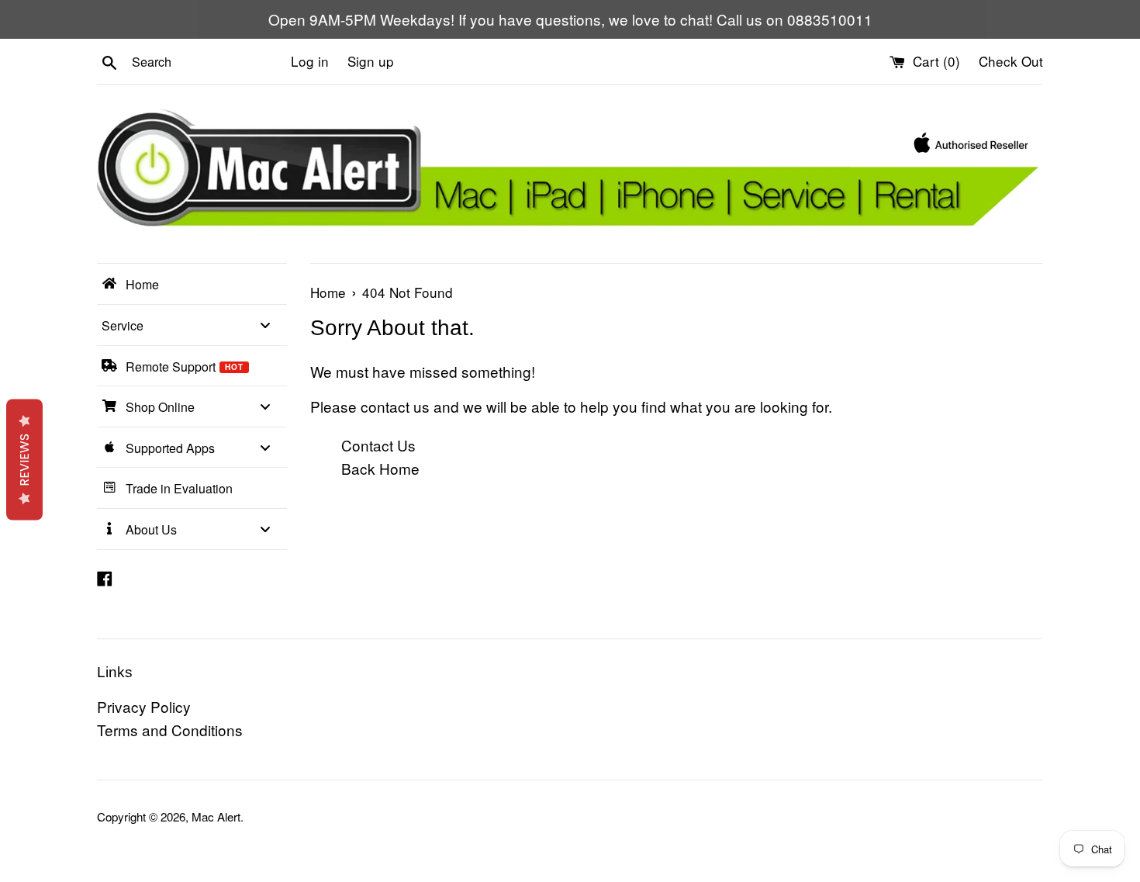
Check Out (1011, 61)
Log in (310, 61)
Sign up (370, 61)
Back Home (380, 468)
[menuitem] (192, 284)
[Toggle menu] (265, 324)
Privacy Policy (144, 706)
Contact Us (378, 444)
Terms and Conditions (170, 729)
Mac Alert (216, 816)
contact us (395, 406)
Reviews (24, 459)
